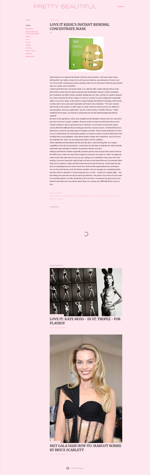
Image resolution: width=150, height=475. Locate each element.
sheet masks (30, 51)
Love (27, 39)
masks (28, 45)
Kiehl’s (28, 36)
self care (29, 48)
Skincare (29, 54)
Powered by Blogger (77, 468)
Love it (28, 42)
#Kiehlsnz (29, 29)
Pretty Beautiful (65, 6)
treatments (30, 56)
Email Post (58, 193)
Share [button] (28, 20)
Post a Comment (61, 327)
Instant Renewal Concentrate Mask (32, 33)
